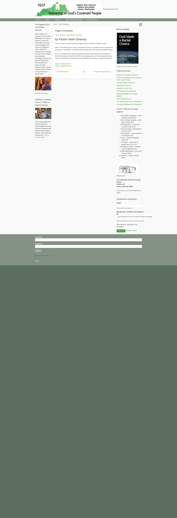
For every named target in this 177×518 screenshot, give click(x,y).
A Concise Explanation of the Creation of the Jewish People (129, 79)
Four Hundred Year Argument (126, 91)
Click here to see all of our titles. (127, 66)
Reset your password (42, 255)
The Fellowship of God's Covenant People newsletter (134, 217)
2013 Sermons (60, 35)
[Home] (69, 9)
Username (38, 237)
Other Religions (64, 24)
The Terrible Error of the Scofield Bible (129, 101)
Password (38, 244)
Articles (57, 20)
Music (47, 20)
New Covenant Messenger (74, 20)
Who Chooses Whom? (124, 99)
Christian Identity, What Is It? (126, 83)
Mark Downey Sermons (74, 35)
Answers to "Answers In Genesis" (127, 75)
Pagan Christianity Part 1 (63, 64)
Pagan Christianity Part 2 (63, 66)
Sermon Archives (92, 20)
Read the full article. (41, 93)
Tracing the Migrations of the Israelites (129, 104)
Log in (37, 261)
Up (84, 71)
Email (118, 203)
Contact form (128, 190)
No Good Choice (62, 71)
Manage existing (131, 230)
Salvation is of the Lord (124, 88)
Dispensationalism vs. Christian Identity (127, 95)
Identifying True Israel (124, 85)
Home (38, 20)
